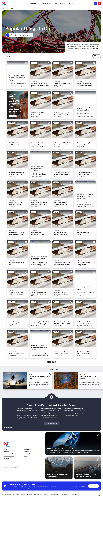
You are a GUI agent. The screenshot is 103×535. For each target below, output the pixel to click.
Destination (14, 34)
